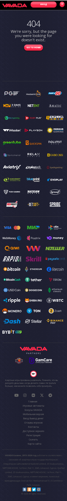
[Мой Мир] (39, 489)
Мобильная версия (33, 414)
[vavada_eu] (42, 395)
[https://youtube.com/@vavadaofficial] (16, 395)
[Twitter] (34, 489)
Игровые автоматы (33, 405)
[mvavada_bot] (50, 395)
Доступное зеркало (33, 431)
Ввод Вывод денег (33, 418)
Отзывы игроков (33, 422)
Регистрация (33, 435)
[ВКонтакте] (25, 489)
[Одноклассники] (29, 489)
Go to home (34, 47)
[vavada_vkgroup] (33, 395)
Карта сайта (34, 443)
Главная (32, 401)
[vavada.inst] (25, 395)
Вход (43, 4)
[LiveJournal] (43, 489)
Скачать (33, 439)
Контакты (33, 426)
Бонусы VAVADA (33, 409)
